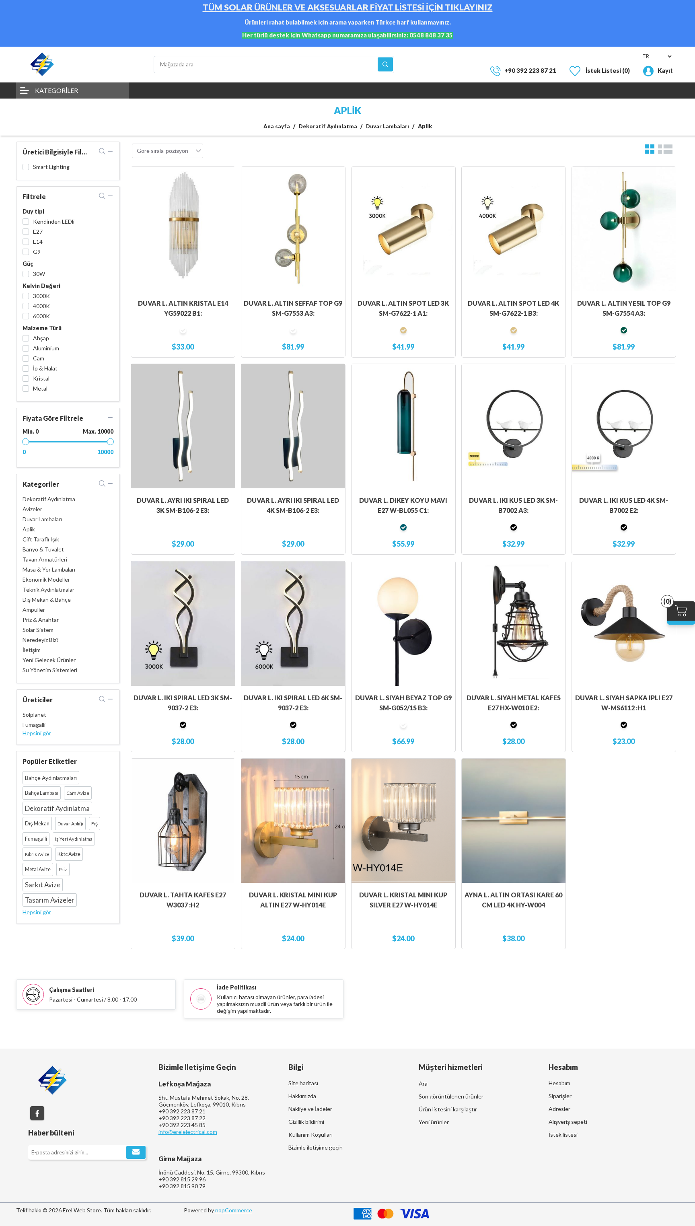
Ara (385, 65)
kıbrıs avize (37, 854)
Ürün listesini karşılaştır (448, 1109)
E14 (38, 241)
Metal (40, 388)
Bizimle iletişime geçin (315, 1147)
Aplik (29, 529)
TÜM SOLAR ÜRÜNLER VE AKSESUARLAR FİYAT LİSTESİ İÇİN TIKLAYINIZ (348, 7)
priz (63, 869)
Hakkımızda (302, 1095)
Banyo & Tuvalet (43, 549)
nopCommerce (233, 1210)
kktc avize (69, 854)
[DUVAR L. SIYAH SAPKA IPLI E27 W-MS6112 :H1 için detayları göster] (624, 623)
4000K (41, 305)
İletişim (32, 649)
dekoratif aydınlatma (57, 808)
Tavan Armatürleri (45, 559)
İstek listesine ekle (225, 209)
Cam (38, 358)
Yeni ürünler (434, 1122)
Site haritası (303, 1083)
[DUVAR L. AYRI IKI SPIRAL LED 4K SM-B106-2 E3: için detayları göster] (293, 426)
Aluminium (46, 348)
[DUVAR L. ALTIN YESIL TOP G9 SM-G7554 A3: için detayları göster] (624, 229)
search (102, 151)
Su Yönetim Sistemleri (50, 669)
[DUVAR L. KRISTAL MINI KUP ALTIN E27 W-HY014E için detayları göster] (293, 821)
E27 (38, 231)
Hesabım (559, 1083)
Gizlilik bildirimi (306, 1121)
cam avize (77, 793)
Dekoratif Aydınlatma (49, 499)
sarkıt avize (42, 884)
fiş (94, 824)
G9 (37, 251)
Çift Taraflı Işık (41, 539)
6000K (41, 316)
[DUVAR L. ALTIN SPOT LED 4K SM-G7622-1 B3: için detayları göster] (513, 229)
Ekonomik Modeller (46, 579)
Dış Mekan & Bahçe (47, 599)
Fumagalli (34, 724)
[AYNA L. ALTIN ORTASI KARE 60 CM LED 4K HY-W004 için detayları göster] (513, 821)
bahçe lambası (41, 793)
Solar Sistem (38, 629)
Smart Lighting (51, 166)
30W (39, 273)
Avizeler (32, 509)
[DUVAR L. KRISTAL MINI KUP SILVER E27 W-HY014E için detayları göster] (403, 821)
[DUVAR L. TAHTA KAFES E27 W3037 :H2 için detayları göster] (183, 821)
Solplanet (34, 714)
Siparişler (560, 1095)
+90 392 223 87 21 (530, 70)
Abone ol (136, 1152)
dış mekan (37, 824)
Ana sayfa (276, 126)
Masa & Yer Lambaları (49, 569)
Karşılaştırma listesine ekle (225, 193)
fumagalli (36, 839)
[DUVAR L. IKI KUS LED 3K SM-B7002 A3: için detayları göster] (513, 426)
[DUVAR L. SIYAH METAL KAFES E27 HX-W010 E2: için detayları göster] (513, 623)
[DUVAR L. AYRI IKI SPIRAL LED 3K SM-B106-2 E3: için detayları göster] (183, 426)
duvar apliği (70, 824)
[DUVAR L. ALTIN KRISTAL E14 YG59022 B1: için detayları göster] (183, 229)
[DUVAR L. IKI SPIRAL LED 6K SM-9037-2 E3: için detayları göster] (293, 623)
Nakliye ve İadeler (310, 1108)
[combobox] (177, 150)
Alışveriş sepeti (568, 1121)
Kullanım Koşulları (310, 1134)
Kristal (41, 378)
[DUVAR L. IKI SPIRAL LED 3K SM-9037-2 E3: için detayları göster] (183, 623)
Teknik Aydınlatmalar (48, 589)
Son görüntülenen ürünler (451, 1096)
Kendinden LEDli (53, 221)
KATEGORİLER (56, 90)
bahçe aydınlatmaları (51, 777)
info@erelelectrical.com (187, 1131)
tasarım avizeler (49, 900)
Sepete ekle (225, 177)
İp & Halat (45, 368)
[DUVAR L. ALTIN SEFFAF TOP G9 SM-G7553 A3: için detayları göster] (293, 229)
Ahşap (41, 338)
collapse (110, 151)
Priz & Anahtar (41, 619)
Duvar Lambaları (42, 519)
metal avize (38, 869)
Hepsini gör (37, 733)
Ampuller (34, 609)
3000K (41, 295)
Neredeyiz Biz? (41, 639)
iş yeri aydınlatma (74, 838)
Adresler (559, 1108)
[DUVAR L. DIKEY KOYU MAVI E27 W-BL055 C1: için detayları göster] (403, 426)
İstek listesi (563, 1134)
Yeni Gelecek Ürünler (49, 659)
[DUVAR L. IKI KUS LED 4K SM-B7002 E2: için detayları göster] (624, 426)
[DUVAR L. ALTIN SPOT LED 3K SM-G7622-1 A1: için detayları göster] (403, 229)
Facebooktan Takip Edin (37, 1113)
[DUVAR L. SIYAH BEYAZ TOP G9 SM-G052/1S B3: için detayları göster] (403, 623)
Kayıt (665, 70)
